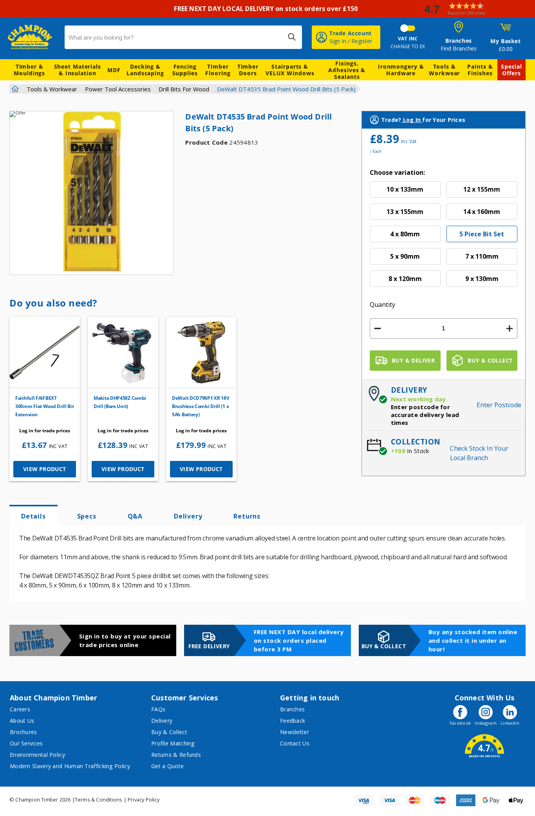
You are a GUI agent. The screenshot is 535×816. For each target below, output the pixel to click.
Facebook (460, 723)
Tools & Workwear (444, 70)
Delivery (188, 516)
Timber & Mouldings (29, 70)
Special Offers (511, 70)
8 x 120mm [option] (405, 278)
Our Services (26, 743)
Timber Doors (247, 70)
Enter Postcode (499, 405)
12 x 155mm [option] (481, 189)
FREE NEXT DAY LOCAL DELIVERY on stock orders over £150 (267, 8)
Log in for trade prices (44, 430)
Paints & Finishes (480, 70)
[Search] (292, 36)
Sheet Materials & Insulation (77, 70)
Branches (292, 709)
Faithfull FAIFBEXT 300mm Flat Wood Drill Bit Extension (44, 406)
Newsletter (294, 732)
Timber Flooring (217, 70)
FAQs (158, 709)
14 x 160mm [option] (481, 211)
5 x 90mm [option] (405, 256)
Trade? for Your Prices (423, 119)
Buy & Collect (169, 732)
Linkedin (510, 723)
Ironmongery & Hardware (401, 70)
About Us (22, 720)
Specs (86, 516)
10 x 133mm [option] (405, 189)
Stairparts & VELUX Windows (290, 70)
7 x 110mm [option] (482, 256)
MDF (114, 70)
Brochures (23, 732)
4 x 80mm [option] (405, 234)
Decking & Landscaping (145, 70)
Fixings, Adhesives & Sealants (346, 70)
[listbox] (443, 237)
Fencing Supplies (185, 70)
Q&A (135, 516)
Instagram (486, 723)
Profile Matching (173, 743)
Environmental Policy (37, 754)
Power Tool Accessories (118, 89)
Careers (20, 709)
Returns (246, 516)
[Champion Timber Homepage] (32, 37)
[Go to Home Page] (14, 89)
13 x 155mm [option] (405, 211)
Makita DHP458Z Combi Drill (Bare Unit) (120, 402)
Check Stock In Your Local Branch (479, 453)
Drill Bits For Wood (184, 89)
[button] (476, 9)
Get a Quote (167, 766)
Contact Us (294, 743)
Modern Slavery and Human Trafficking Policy (70, 766)
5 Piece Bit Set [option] (481, 234)
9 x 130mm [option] (482, 278)
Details (33, 516)
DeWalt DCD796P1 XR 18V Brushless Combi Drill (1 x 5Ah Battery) (200, 406)
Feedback (292, 720)
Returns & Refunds (176, 754)
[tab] (33, 515)
